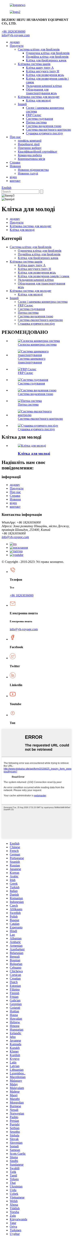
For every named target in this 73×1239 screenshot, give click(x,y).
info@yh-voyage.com (16, 35)
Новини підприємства (33, 169)
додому (15, 42)
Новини (15, 166)
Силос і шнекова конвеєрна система (43, 301)
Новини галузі (28, 173)
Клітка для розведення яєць (45, 75)
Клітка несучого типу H (42, 71)
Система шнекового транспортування (31, 360)
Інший (22, 104)
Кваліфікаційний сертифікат (37, 151)
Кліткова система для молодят (38, 97)
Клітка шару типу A (40, 67)
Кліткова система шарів (34, 64)
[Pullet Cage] (32, 445)
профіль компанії (29, 140)
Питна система (36, 122)
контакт (15, 180)
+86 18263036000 (21, 595)
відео (13, 177)
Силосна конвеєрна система (37, 344)
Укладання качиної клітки (44, 86)
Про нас (15, 137)
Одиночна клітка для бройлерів (48, 53)
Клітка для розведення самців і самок (43, 276)
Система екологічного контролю (48, 129)
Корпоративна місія (31, 159)
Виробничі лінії (29, 144)
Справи (15, 162)
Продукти (17, 45)
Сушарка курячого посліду (44, 133)
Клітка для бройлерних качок (46, 60)
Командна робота (30, 155)
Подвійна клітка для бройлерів (47, 56)
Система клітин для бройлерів (39, 49)
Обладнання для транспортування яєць (41, 91)
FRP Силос (33, 115)
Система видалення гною (43, 126)
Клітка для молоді (38, 100)
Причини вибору (30, 148)
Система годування (39, 118)
